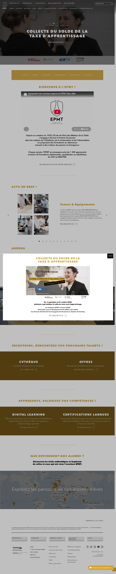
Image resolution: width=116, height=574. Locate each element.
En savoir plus (56, 316)
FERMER (110, 256)
